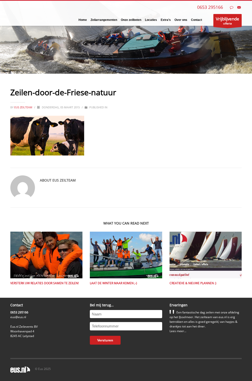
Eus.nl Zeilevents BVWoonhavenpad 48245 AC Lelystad (24, 331)
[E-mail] (239, 7)
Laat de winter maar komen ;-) (113, 283)
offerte (227, 20)
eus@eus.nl (18, 317)
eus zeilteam (23, 107)
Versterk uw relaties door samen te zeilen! (44, 283)
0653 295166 (210, 7)
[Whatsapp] (231, 7)
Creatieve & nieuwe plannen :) (193, 283)
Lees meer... (178, 331)
